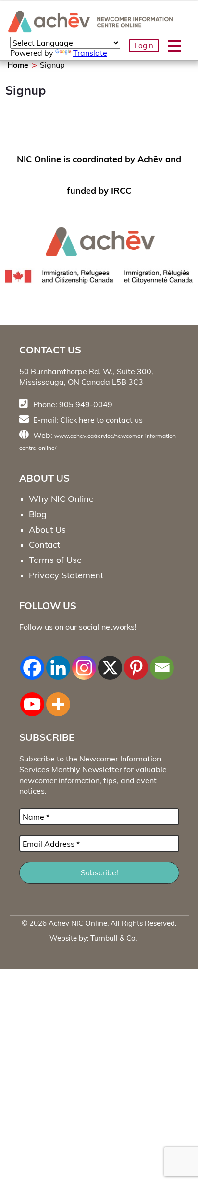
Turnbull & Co (113, 938)
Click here (77, 419)
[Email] (162, 662)
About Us (47, 529)
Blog (38, 514)
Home (17, 65)
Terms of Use (55, 559)
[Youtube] (32, 699)
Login (144, 45)
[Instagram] (84, 662)
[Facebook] (32, 662)
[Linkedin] (58, 662)
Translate (90, 53)
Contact (44, 544)
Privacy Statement (66, 575)
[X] (110, 662)
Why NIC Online (61, 498)
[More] (58, 699)
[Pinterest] (136, 662)
